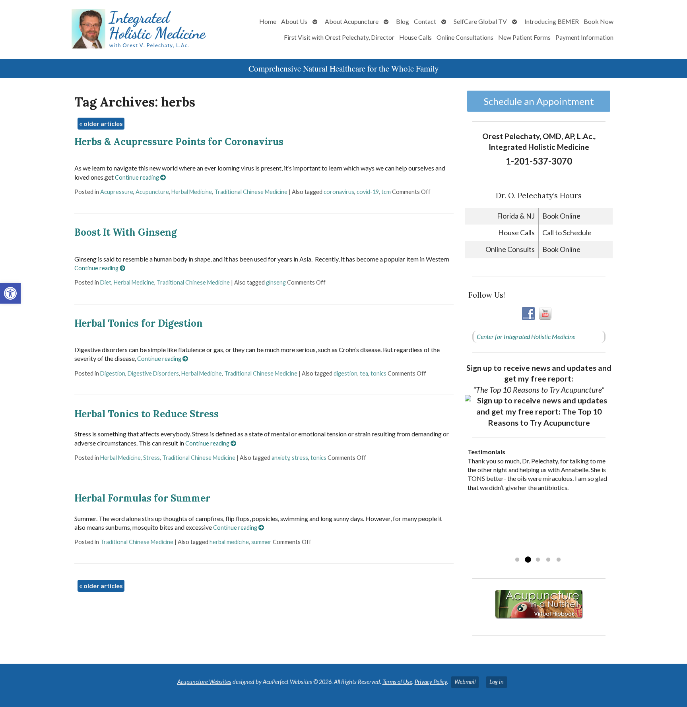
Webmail (464, 681)
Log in (496, 681)
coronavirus (339, 191)
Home (267, 21)
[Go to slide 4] (548, 560)
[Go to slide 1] (517, 560)
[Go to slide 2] (528, 560)
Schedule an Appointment (539, 101)
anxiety (280, 457)
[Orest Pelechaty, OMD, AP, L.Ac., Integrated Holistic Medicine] (114, 29)
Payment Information (584, 37)
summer (261, 541)
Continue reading (137, 177)
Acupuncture (152, 191)
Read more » (518, 549)
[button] (10, 293)
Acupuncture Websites (204, 681)
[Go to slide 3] (538, 560)
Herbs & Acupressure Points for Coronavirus (178, 142)
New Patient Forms (524, 37)
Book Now (598, 21)
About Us (294, 21)
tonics (378, 373)
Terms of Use (397, 681)
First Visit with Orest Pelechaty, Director (339, 37)
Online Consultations (465, 37)
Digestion (112, 373)
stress (300, 457)
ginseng (276, 282)
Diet (105, 282)
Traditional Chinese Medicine (250, 191)
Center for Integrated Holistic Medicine (526, 336)
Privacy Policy (431, 681)
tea (364, 373)
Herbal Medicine (191, 191)
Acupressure (116, 191)
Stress (151, 457)
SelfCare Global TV (480, 21)
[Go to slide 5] (559, 560)
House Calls (415, 37)
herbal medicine (229, 541)
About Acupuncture (351, 21)
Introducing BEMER (551, 21)
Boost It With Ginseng (125, 232)
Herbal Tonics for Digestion (138, 323)
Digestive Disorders (153, 373)
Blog (402, 21)
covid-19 (368, 191)
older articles (101, 123)
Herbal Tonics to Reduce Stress (146, 414)
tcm (386, 191)
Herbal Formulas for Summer (142, 498)
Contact (425, 21)
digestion (345, 373)
